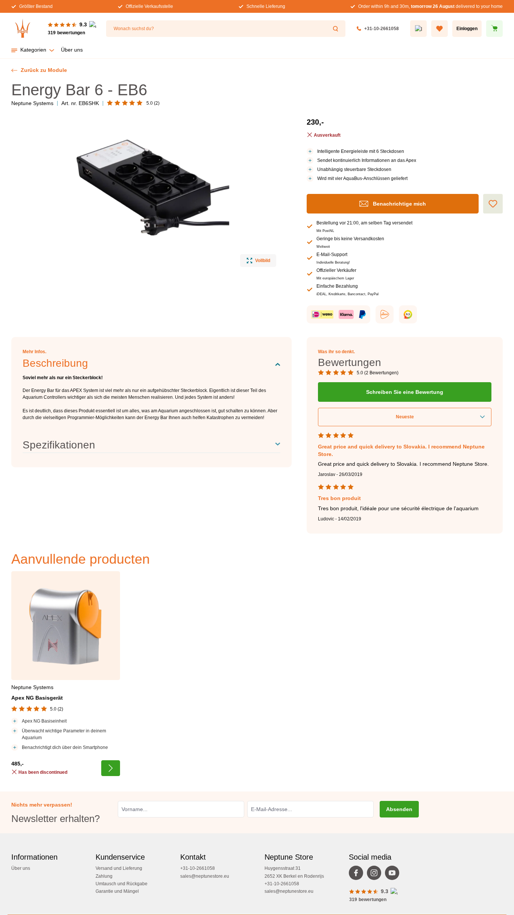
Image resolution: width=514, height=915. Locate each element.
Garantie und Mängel (117, 891)
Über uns (20, 868)
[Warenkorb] (494, 28)
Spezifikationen (59, 445)
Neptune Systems (32, 103)
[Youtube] (394, 875)
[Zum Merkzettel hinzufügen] (493, 204)
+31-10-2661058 (381, 28)
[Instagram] (376, 875)
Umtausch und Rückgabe (122, 883)
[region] (144, 191)
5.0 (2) (153, 103)
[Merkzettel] (439, 28)
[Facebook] (358, 875)
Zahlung (104, 876)
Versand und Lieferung (119, 868)
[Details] (110, 768)
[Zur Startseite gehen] (22, 28)
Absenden (399, 809)
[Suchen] (336, 28)
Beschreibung (55, 363)
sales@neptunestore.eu (204, 876)
